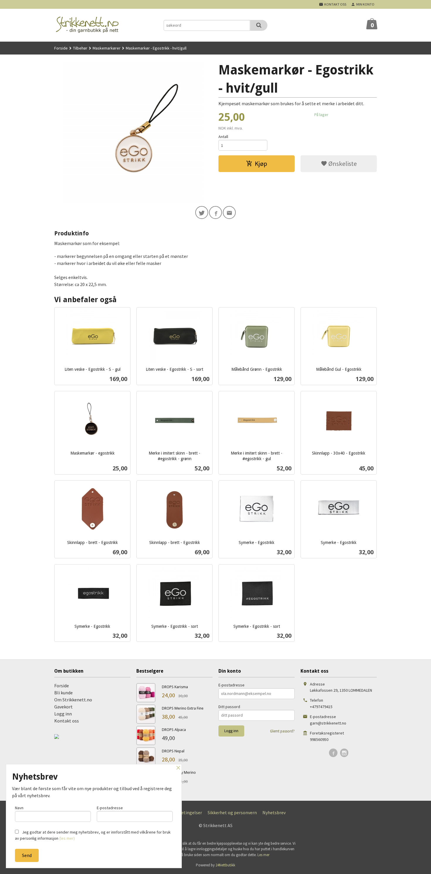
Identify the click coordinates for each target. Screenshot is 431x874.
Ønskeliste (342, 163)
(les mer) (67, 838)
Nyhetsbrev (274, 812)
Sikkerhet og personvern (232, 812)
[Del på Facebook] (215, 212)
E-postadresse (231, 685)
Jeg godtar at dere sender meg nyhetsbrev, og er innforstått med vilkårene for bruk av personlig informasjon (93, 835)
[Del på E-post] (229, 212)
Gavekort (63, 707)
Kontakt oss (66, 721)
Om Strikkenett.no (73, 700)
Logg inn (63, 714)
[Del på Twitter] (201, 212)
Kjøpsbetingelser (184, 812)
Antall (223, 136)
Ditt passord (229, 706)
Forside (61, 48)
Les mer (263, 854)
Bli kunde (63, 693)
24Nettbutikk (225, 865)
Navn (19, 807)
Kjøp (261, 163)
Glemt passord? (282, 731)
